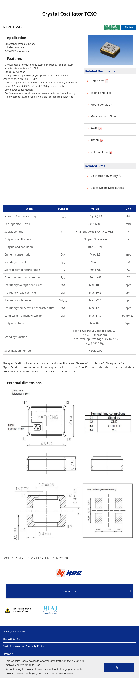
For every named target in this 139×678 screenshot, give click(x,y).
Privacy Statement (14, 631)
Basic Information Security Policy (24, 646)
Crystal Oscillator (41, 558)
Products (20, 558)
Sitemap (8, 654)
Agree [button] (118, 667)
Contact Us (69, 591)
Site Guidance (11, 639)
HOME (6, 558)
